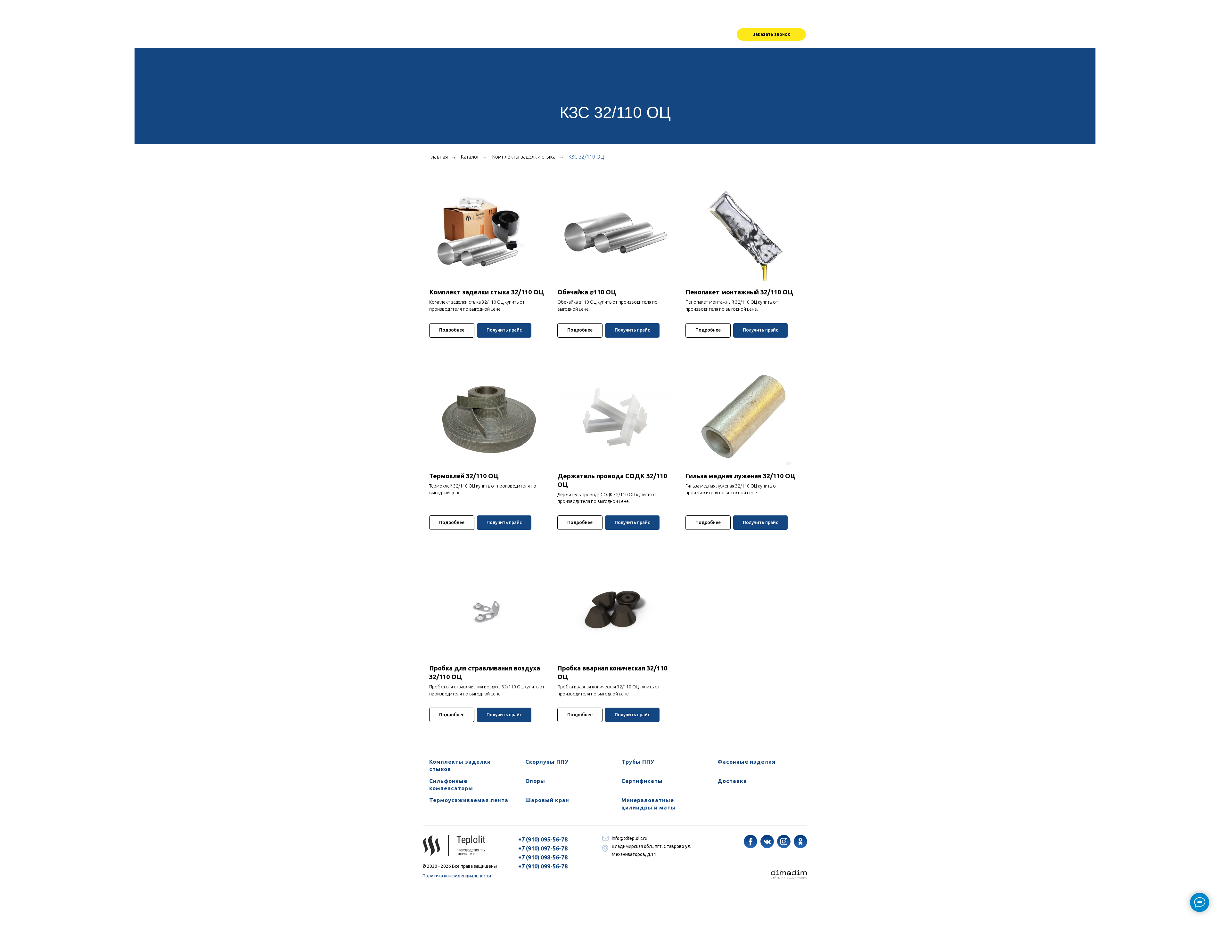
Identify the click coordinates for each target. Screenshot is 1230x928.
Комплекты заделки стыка (523, 157)
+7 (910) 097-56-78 (543, 848)
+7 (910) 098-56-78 (543, 857)
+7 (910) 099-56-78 (543, 866)
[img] (750, 841)
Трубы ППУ (637, 762)
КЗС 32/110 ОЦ (586, 157)
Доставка (732, 781)
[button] (771, 34)
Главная (438, 157)
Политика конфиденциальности (456, 875)
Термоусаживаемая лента (468, 800)
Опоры (535, 781)
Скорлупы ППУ (547, 762)
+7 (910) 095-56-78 (543, 839)
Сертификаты (642, 781)
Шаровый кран (547, 800)
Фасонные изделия (746, 762)
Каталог (470, 157)
